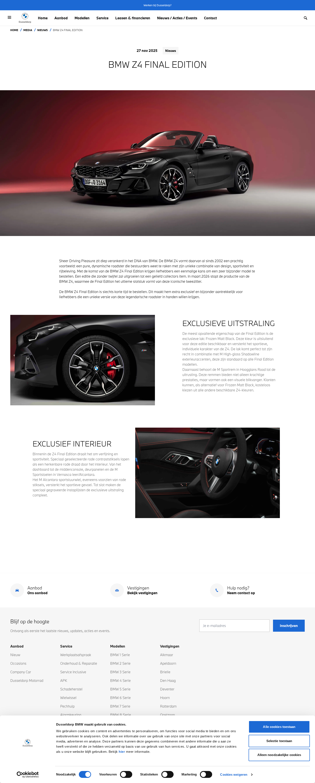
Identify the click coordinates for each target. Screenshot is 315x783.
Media (27, 30)
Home (43, 18)
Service (102, 18)
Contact (210, 18)
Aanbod (61, 18)
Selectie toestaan (279, 741)
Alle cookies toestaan (279, 727)
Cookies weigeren (233, 774)
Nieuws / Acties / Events (177, 18)
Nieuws (42, 30)
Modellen (82, 18)
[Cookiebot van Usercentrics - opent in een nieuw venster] (27, 774)
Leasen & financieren (132, 18)
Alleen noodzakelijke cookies (279, 755)
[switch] (126, 774)
